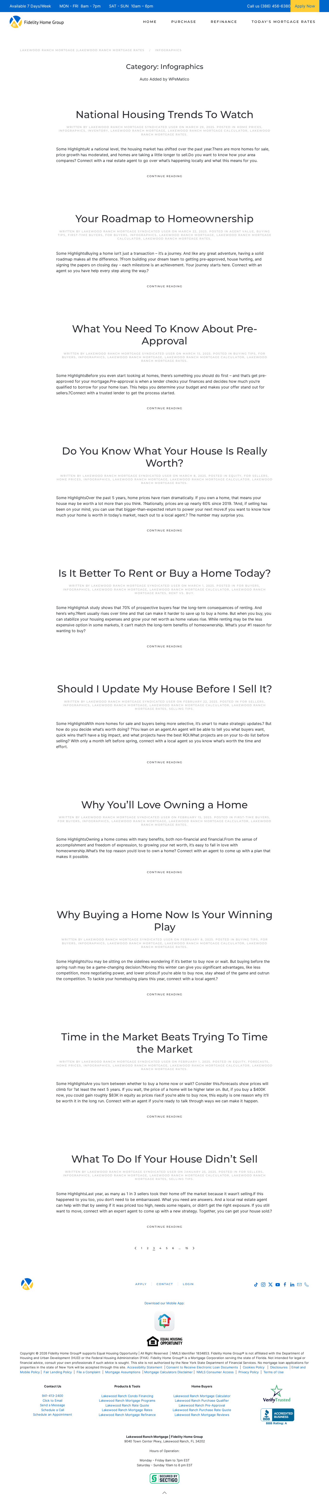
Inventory (98, 130)
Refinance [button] (224, 22)
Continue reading (164, 176)
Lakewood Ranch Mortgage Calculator (208, 130)
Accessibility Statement (144, 1367)
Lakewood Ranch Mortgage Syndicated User (133, 127)
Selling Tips (181, 708)
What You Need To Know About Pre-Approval (164, 334)
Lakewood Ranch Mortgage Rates (177, 238)
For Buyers (116, 235)
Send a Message (52, 1405)
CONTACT (165, 1284)
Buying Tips (244, 353)
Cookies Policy (254, 1367)
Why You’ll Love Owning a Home (164, 804)
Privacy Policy (248, 1372)
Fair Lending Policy (58, 1372)
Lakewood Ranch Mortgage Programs (127, 1400)
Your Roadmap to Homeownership (164, 218)
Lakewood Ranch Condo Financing (127, 1396)
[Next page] (193, 1248)
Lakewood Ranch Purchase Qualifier (202, 1400)
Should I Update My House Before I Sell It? (164, 689)
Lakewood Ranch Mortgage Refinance (127, 1415)
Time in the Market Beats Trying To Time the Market (164, 1043)
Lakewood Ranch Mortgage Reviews (202, 1415)
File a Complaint (89, 1372)
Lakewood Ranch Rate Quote (127, 1405)
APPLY (141, 1284)
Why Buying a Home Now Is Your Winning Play (165, 920)
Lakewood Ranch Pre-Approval (202, 1405)
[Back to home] (37, 21)
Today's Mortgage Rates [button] (284, 22)
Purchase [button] (183, 22)
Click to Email (52, 1400)
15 (186, 1248)
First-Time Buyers (85, 235)
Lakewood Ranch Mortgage (138, 130)
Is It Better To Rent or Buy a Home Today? (164, 573)
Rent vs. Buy (181, 593)
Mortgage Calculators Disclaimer (168, 1372)
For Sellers (256, 475)
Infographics (72, 130)
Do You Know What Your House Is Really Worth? (164, 457)
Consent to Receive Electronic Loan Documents (202, 1367)
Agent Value (242, 231)
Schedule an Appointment (52, 1414)
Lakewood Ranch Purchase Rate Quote (202, 1410)
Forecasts (258, 1061)
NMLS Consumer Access (215, 1372)
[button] (164, 1492)
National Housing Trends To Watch (165, 114)
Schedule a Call (52, 1410)
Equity (235, 475)
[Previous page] (135, 1248)
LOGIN (188, 1284)
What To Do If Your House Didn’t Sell (164, 1159)
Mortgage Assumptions (122, 1372)
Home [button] (150, 22)
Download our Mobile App (164, 1303)
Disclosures (279, 1367)
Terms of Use (274, 1372)
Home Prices (249, 127)
